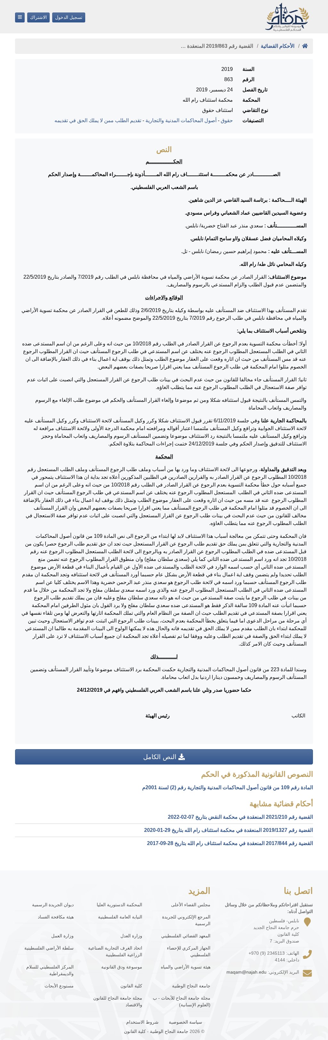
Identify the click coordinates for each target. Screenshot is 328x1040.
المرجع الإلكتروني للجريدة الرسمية (186, 920)
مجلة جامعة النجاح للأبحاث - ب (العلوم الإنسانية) (181, 1001)
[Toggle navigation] (20, 17)
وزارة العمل (62, 935)
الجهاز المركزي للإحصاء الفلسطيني (188, 951)
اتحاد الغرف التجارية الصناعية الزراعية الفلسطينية (115, 951)
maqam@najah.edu (246, 972)
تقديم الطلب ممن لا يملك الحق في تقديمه (97, 120)
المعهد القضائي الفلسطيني (185, 935)
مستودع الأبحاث (59, 985)
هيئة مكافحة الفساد (56, 916)
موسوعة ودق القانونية (121, 966)
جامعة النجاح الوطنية (191, 985)
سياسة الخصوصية (185, 1022)
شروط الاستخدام (142, 1022)
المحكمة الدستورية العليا (119, 904)
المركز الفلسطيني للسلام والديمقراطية (50, 970)
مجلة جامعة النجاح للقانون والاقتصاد (117, 1001)
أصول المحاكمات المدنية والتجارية (181, 120)
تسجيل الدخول (68, 17)
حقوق (227, 120)
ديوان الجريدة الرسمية (53, 904)
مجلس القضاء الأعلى (190, 904)
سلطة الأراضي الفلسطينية (49, 948)
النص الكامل (160, 756)
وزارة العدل (131, 935)
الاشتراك (38, 17)
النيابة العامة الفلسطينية (120, 916)
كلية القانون (131, 985)
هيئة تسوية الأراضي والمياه (185, 966)
